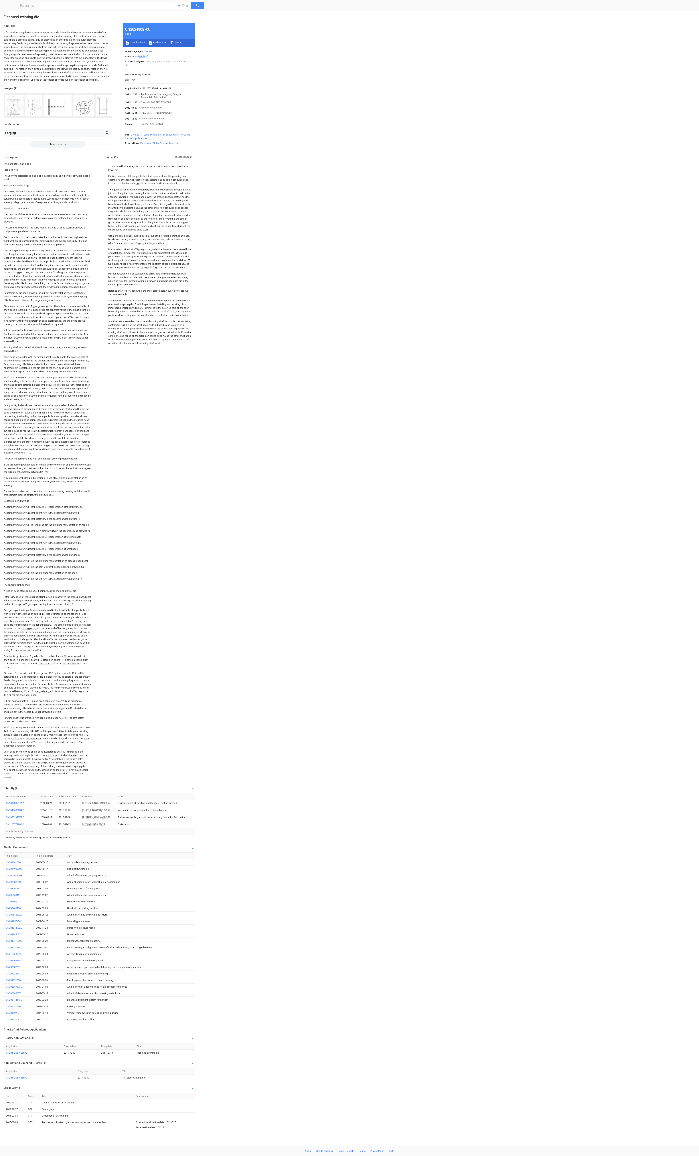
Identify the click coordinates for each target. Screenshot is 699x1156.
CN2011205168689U (16, 1052)
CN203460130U (14, 908)
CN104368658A (14, 810)
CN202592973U (14, 901)
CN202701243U (14, 888)
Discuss (173, 143)
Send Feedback (324, 1151)
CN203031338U (14, 947)
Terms (362, 1151)
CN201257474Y (14, 921)
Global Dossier (160, 143)
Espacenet (145, 143)
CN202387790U (14, 882)
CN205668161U (14, 895)
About (308, 1151)
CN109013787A (14, 817)
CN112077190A (14, 824)
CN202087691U (14, 967)
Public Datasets (346, 1151)
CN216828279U (14, 954)
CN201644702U (14, 927)
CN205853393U (14, 986)
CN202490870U (14, 869)
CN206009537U (14, 993)
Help (391, 1151)
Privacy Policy (377, 1151)
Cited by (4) (137, 134)
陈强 (145, 56)
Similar (177, 42)
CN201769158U (14, 960)
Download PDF (137, 42)
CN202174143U (14, 999)
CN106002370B (14, 875)
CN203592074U (14, 1013)
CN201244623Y (14, 934)
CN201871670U (14, 941)
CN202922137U (14, 973)
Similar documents (168, 134)
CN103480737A (14, 803)
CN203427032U (14, 1019)
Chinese (148, 51)
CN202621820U (14, 1006)
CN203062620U (14, 862)
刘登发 (138, 56)
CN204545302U (14, 914)
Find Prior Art (160, 42)
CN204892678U (14, 980)
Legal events (150, 134)
